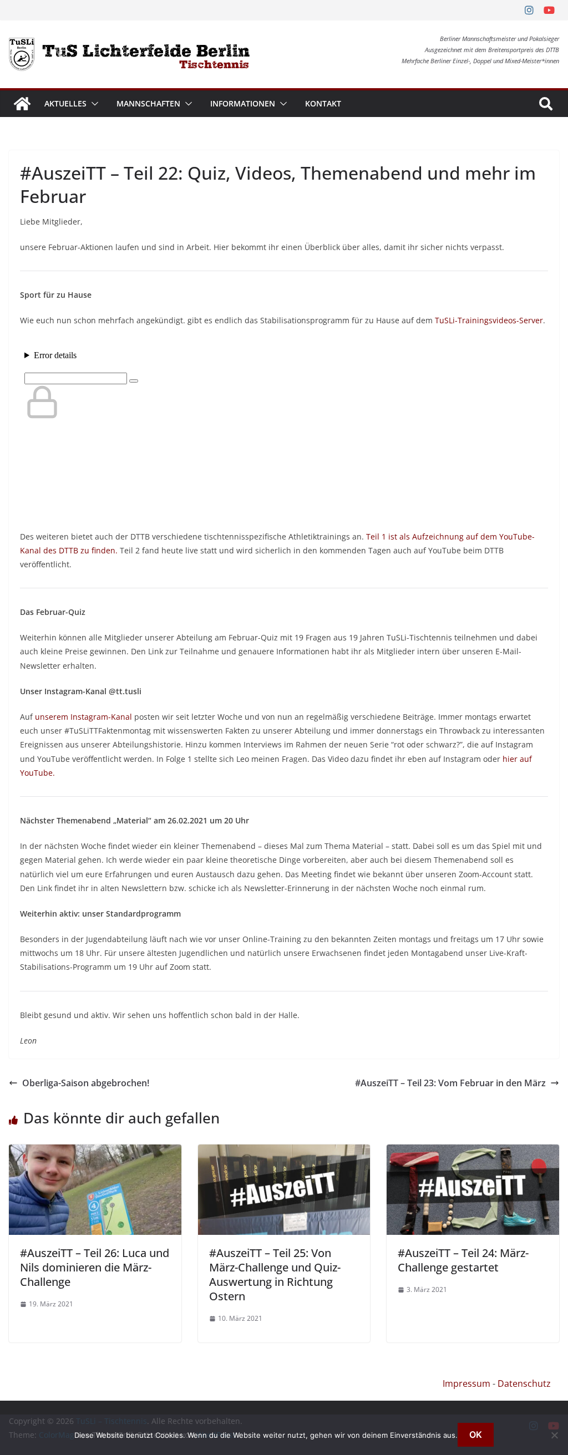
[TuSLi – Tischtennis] (22, 103)
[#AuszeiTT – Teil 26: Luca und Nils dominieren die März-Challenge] (95, 1152)
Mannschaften (148, 103)
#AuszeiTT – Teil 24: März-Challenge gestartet (463, 1260)
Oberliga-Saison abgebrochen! (85, 1083)
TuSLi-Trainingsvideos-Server (489, 320)
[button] (93, 103)
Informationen (242, 103)
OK (475, 1434)
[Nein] (554, 1435)
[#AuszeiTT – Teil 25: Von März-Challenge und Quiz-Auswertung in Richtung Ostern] (284, 1152)
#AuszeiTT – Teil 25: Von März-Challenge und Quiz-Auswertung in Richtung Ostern (275, 1274)
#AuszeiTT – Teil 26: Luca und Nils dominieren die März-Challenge (94, 1267)
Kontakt (323, 103)
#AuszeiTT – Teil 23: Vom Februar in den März (450, 1083)
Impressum (466, 1383)
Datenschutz (524, 1383)
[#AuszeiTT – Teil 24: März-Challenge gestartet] (473, 1152)
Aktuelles (65, 103)
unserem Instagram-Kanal (83, 716)
